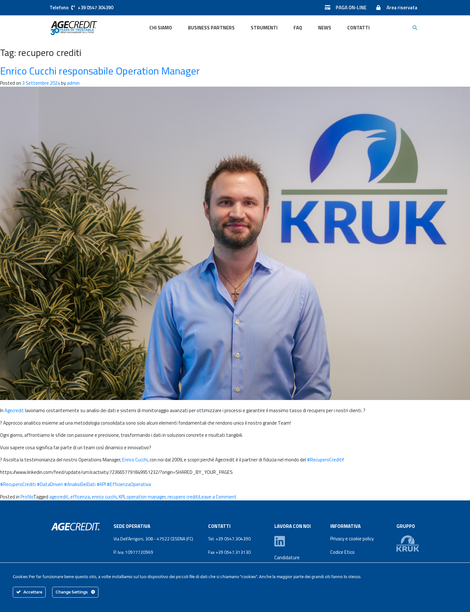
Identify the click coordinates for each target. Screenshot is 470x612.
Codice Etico (342, 552)
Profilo (26, 496)
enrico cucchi (104, 496)
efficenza (80, 496)
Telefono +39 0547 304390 (81, 7)
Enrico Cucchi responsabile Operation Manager (100, 70)
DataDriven (50, 484)
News (324, 27)
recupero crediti (183, 496)
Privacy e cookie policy (352, 538)
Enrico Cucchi (135, 459)
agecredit (58, 496)
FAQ (298, 27)
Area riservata (402, 7)
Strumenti (264, 27)
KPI (101, 484)
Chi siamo (160, 27)
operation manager (146, 496)
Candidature (287, 557)
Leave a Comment (218, 496)
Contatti (358, 27)
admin (73, 83)
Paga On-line (351, 7)
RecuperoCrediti (325, 459)
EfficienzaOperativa (129, 484)
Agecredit (14, 410)
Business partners (211, 27)
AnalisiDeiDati (80, 484)
